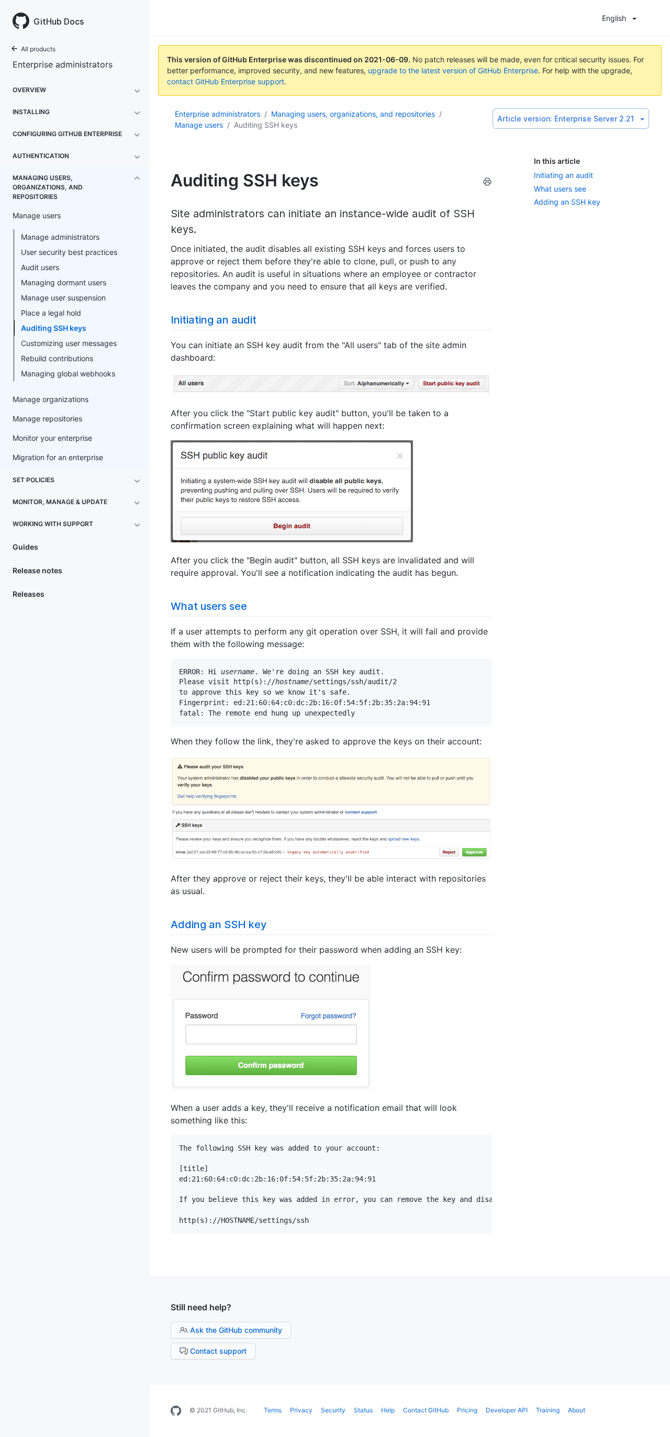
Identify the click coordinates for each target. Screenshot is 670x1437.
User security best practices (69, 252)
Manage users (199, 124)
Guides (25, 546)
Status (363, 1410)
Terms (273, 1410)
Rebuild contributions (57, 358)
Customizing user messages (69, 343)
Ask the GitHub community (236, 1329)
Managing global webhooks (68, 373)
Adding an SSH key (567, 201)
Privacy (301, 1410)
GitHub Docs (59, 21)
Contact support (218, 1350)
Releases (28, 593)
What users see (560, 188)
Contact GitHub (426, 1410)
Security (333, 1410)
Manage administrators (60, 236)
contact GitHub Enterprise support (225, 81)
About (576, 1410)
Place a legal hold (51, 312)
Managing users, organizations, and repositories (353, 113)
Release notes (37, 570)
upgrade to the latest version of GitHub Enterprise (453, 70)
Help (388, 1410)
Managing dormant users (63, 282)
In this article (557, 161)
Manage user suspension (63, 297)
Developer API (507, 1410)
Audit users (40, 267)
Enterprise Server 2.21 (565, 118)
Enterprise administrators (63, 64)
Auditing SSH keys (53, 328)
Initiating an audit (563, 175)
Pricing (467, 1410)
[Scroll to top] (651, 1418)
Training (548, 1410)
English (614, 18)
